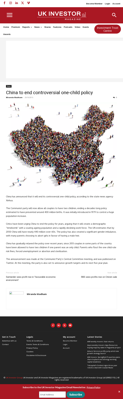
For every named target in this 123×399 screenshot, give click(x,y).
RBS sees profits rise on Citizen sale (99, 277)
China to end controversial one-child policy (49, 92)
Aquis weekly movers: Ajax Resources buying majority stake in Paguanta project (104, 346)
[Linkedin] (17, 3)
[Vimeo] (29, 3)
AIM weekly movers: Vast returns (100, 341)
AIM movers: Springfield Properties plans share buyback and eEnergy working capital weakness (103, 359)
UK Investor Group (14, 377)
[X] (23, 3)
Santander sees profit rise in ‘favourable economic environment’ (31, 278)
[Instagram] (11, 3)
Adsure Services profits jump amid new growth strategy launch (103, 352)
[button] (114, 15)
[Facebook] (5, 3)
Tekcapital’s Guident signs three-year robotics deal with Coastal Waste (102, 366)
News (9, 86)
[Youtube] (70, 325)
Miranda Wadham (14, 97)
